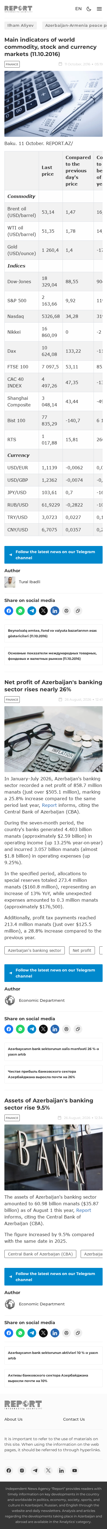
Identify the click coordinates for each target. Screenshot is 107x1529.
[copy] (78, 610)
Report (49, 805)
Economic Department (42, 1000)
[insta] (22, 1470)
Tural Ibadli (29, 581)
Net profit (82, 950)
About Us (13, 1419)
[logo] (18, 9)
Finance (12, 64)
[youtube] (74, 1470)
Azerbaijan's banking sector (34, 950)
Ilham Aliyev (20, 25)
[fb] (8, 610)
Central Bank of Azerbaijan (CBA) (40, 1254)
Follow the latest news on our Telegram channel (55, 554)
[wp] (20, 610)
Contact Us (74, 1419)
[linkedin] (54, 610)
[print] (66, 610)
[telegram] (31, 610)
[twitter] (43, 610)
